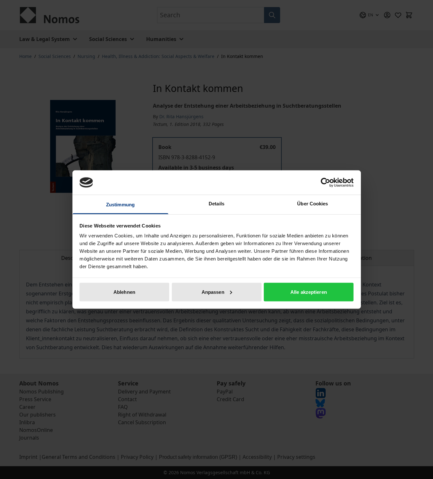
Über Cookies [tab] (312, 203)
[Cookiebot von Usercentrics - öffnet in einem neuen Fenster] (325, 182)
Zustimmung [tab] (120, 204)
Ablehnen (124, 291)
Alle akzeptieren (308, 291)
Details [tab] (216, 203)
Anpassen (213, 291)
